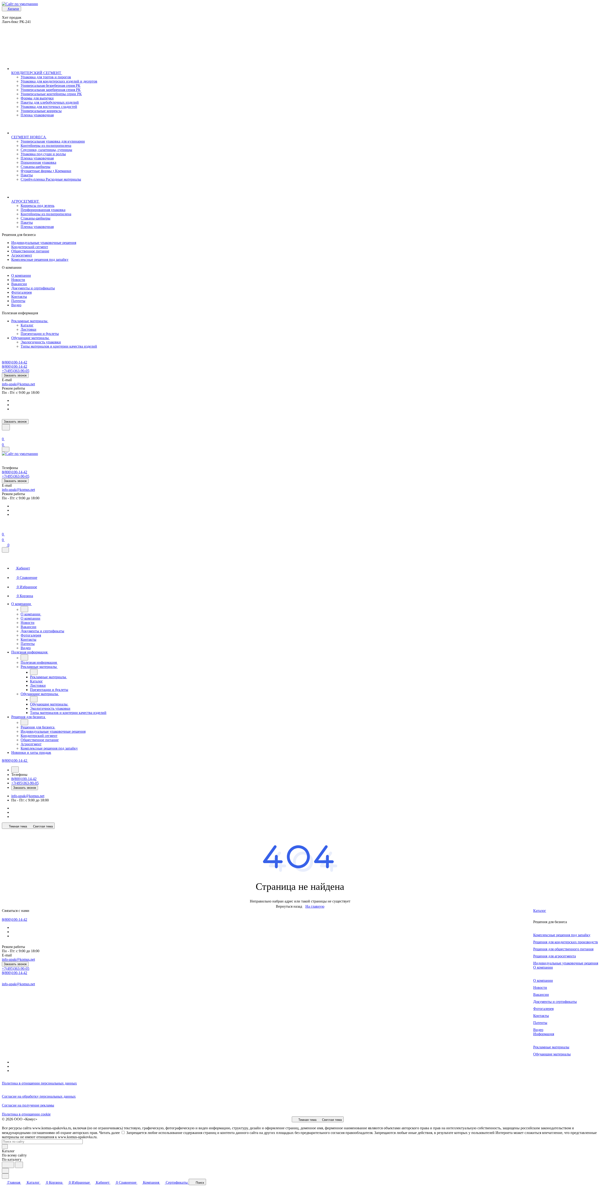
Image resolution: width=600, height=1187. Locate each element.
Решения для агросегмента (554, 956)
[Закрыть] (5, 550)
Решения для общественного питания (563, 949)
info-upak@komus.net (18, 384)
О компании (21, 275)
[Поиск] (6, 427)
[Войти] (4, 433)
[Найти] (19, 1165)
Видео (16, 305)
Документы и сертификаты (33, 288)
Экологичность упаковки (41, 342)
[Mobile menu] (5, 449)
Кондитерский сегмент (29, 247)
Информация (543, 1034)
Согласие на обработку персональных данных (39, 1096)
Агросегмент (21, 255)
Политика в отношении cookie (26, 1114)
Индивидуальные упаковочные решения (43, 243)
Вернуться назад (289, 906)
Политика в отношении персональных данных (39, 1083)
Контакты (19, 297)
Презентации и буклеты (40, 334)
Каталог (27, 325)
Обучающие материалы (30, 338)
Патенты (18, 301)
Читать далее (109, 1133)
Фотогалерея (21, 292)
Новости (18, 280)
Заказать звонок (15, 375)
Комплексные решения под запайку (39, 260)
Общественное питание (30, 251)
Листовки (28, 329)
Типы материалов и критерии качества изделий (59, 346)
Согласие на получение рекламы (28, 1105)
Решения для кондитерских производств (565, 942)
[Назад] (24, 609)
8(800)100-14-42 (14, 362)
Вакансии (19, 284)
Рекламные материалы (29, 321)
